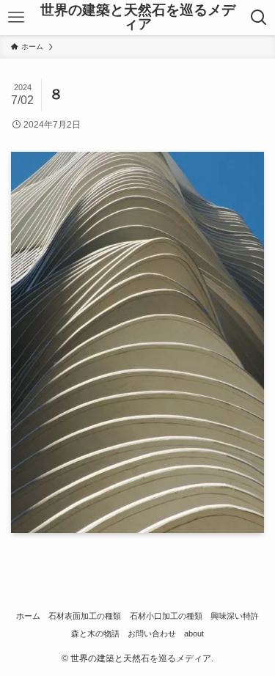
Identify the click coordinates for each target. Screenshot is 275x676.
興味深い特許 (234, 615)
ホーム (28, 615)
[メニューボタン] (16, 17)
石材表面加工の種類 (84, 615)
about (194, 633)
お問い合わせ (152, 633)
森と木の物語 (95, 633)
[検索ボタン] (259, 17)
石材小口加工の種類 (166, 615)
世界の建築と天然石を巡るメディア (137, 18)
